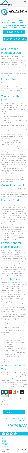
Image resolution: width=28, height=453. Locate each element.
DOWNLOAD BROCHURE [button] (15, 39)
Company (4, 444)
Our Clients (5, 443)
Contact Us (5, 446)
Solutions (4, 441)
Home (3, 438)
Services (4, 440)
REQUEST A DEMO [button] (14, 32)
